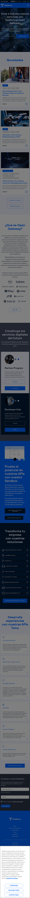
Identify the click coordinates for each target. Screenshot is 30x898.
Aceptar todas (14, 895)
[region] (15, 872)
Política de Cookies (12, 878)
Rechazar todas (13, 890)
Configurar (14, 885)
